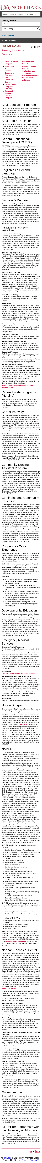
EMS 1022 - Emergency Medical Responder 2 (20, 673)
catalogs (7, 1158)
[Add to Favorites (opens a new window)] (31, 47)
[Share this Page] (34, 47)
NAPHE (25, 69)
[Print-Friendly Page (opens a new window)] (36, 47)
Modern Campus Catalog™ (26, 1160)
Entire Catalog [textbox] (7, 24)
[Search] (38, 28)
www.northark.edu (9, 988)
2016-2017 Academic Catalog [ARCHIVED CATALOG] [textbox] (20, 14)
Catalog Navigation (10, 40)
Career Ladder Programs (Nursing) (10, 86)
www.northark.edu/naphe (16, 941)
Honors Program (29, 66)
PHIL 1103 (24, 725)
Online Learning (28, 71)
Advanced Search (9, 35)
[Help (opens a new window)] (39, 47)
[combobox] (21, 14)
